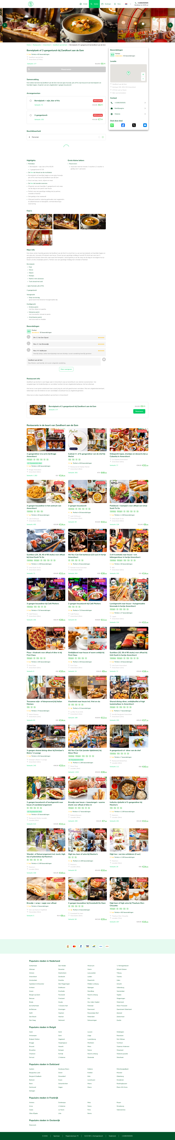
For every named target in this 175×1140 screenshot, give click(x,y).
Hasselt (60, 1046)
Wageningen (121, 998)
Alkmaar (32, 969)
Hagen (60, 1087)
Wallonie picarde (122, 1054)
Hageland (61, 1039)
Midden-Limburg (93, 984)
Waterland (120, 1002)
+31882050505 (127, 1136)
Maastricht (91, 980)
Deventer (61, 969)
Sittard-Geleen (122, 969)
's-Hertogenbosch (123, 966)
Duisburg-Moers (63, 1069)
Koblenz (90, 1069)
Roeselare (120, 1036)
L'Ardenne (61, 1057)
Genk (60, 1032)
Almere (31, 973)
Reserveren (139, 411)
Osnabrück (120, 1080)
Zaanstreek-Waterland (124, 1009)
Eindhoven (61, 988)
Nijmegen (91, 988)
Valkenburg (120, 988)
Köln (89, 1076)
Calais (31, 1110)
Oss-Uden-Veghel (93, 1002)
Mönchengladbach (123, 1069)
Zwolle (119, 1020)
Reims (90, 1113)
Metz (89, 1103)
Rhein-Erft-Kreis (122, 1087)
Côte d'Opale (33, 1113)
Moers (90, 1084)
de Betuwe (32, 1009)
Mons (89, 1046)
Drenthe (61, 980)
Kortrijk (60, 1054)
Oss (89, 998)
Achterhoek (33, 966)
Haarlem (61, 1013)
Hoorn (90, 969)
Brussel (31, 1046)
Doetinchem (62, 973)
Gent (60, 1036)
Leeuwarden (92, 973)
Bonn (31, 1084)
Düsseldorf (62, 1076)
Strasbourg (120, 1106)
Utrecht (119, 984)
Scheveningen (92, 1020)
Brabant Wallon (34, 1039)
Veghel (119, 995)
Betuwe (31, 998)
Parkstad (90, 1006)
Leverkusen (91, 1080)
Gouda (60, 1002)
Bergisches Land (34, 1073)
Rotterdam (91, 1017)
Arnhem (32, 988)
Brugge (31, 1043)
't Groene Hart (63, 1006)
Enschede (61, 991)
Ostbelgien (120, 1032)
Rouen (119, 1103)
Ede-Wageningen (64, 984)
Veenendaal (120, 991)
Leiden (90, 977)
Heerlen (61, 1017)
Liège (89, 1036)
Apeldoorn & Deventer (36, 984)
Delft (31, 1013)
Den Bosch (32, 1017)
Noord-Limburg (93, 995)
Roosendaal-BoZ (93, 1013)
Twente (119, 977)
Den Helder (62, 966)
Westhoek (120, 1057)
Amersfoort (33, 977)
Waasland (120, 1050)
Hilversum (91, 966)
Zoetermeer (121, 1017)
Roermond (91, 1009)
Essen (60, 1080)
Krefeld (90, 1073)
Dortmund (32, 1087)
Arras (31, 1106)
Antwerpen (33, 1036)
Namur (90, 1050)
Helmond (61, 1020)
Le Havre (61, 1110)
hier (32, 172)
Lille (59, 1113)
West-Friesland (122, 1006)
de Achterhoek (34, 1006)
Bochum (32, 1080)
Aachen (31, 1069)
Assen (31, 991)
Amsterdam (33, 980)
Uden (118, 980)
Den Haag (32, 1020)
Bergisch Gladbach (35, 1076)
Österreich (32, 1125)
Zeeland (119, 1013)
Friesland (61, 998)
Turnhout (120, 1043)
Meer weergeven (66, 369)
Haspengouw (62, 1043)
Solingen (32, 1091)
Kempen (61, 1050)
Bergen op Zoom (34, 995)
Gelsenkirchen (63, 1084)
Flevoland (61, 995)
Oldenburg (120, 1076)
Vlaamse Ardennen (123, 1046)
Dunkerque (62, 1103)
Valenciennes (121, 1110)
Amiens (31, 1103)
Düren (60, 1073)
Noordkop (91, 991)
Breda (31, 1002)
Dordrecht (61, 977)
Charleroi (32, 1054)
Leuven (90, 1032)
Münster (119, 1073)
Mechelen (91, 1043)
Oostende (91, 1057)
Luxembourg (92, 1039)
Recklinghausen (122, 1084)
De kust (31, 1057)
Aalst (31, 1032)
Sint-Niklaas (121, 1039)
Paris (89, 1110)
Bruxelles (32, 1050)
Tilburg (119, 973)
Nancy (90, 1106)
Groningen (61, 1009)
